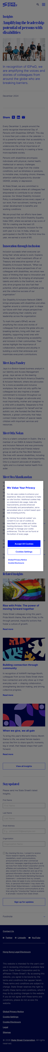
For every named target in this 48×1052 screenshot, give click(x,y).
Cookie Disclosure (16, 563)
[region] (24, 526)
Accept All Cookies (24, 544)
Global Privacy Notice (17, 560)
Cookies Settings (24, 551)
